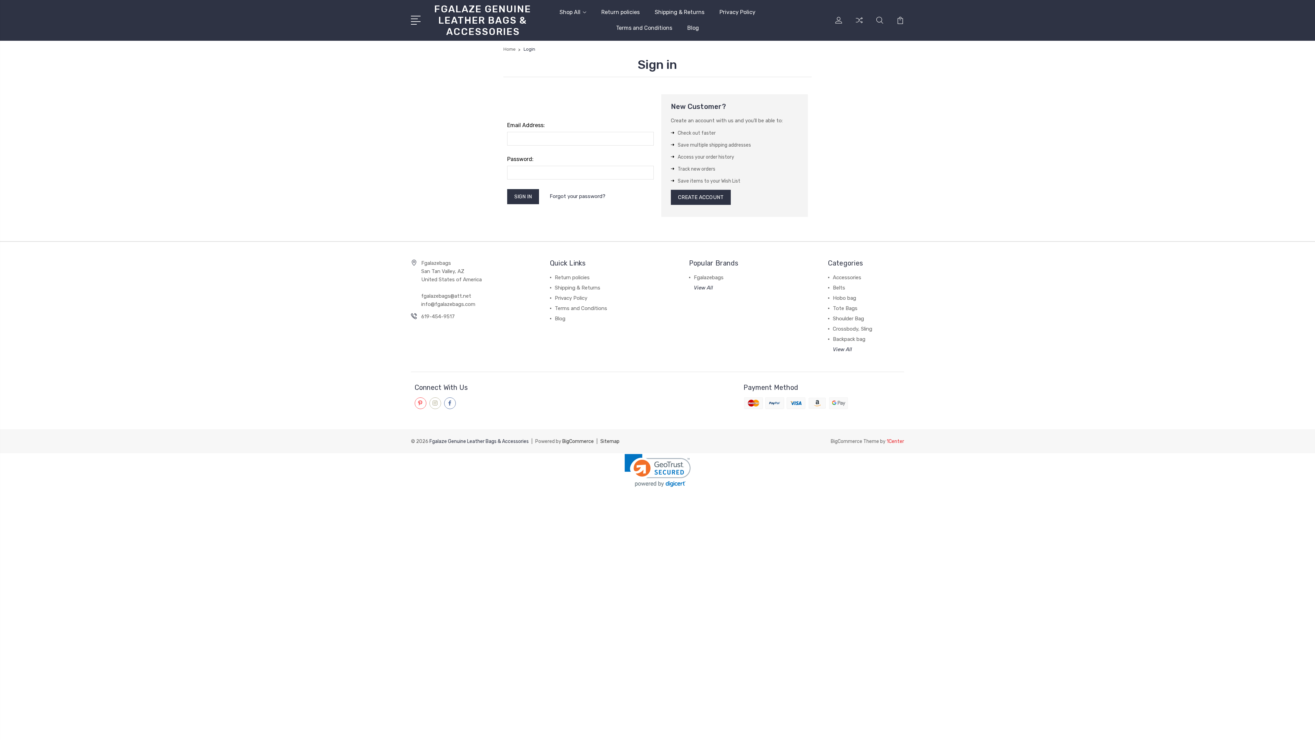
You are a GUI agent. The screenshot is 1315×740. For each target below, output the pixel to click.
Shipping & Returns (679, 12)
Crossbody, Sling (852, 329)
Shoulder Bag (848, 319)
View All (703, 288)
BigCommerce (578, 441)
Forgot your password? (577, 196)
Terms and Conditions (644, 28)
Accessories (847, 277)
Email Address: (526, 125)
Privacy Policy (737, 12)
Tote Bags (845, 308)
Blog (693, 28)
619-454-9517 (438, 316)
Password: (520, 159)
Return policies (620, 12)
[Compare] (859, 24)
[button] (657, 470)
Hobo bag (844, 298)
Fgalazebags (709, 277)
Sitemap (609, 441)
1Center (895, 441)
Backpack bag (849, 339)
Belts (839, 288)
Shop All (570, 12)
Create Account (701, 197)
